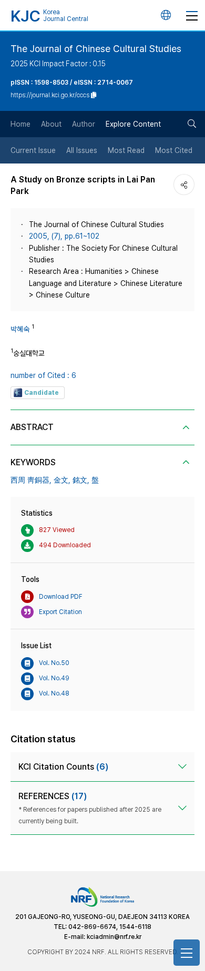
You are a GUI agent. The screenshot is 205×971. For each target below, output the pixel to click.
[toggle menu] (192, 15)
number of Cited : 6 (43, 375)
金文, (62, 480)
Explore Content (133, 124)
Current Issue (33, 150)
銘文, (81, 480)
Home (20, 124)
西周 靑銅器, (31, 480)
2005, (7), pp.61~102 (64, 236)
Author (83, 124)
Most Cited (173, 150)
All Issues (81, 150)
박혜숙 (20, 329)
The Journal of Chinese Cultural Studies (96, 48)
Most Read (126, 150)
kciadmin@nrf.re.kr (114, 937)
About (51, 124)
